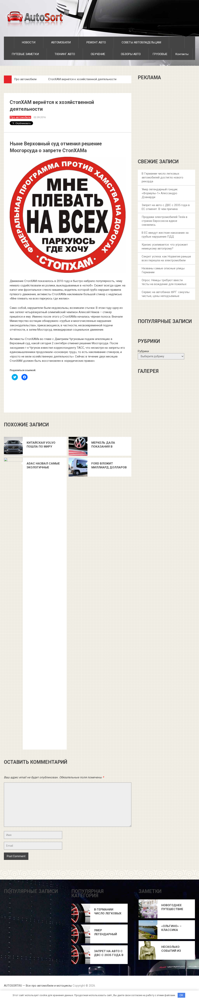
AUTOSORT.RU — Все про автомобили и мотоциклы (38, 985)
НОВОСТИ (28, 42)
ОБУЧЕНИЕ (97, 54)
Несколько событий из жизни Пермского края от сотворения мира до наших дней (174, 949)
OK (181, 995)
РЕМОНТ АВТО (96, 42)
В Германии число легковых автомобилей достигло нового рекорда (162, 177)
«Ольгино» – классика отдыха (171, 928)
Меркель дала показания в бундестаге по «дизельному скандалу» (103, 445)
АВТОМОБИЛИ (60, 42)
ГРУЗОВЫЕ (160, 54)
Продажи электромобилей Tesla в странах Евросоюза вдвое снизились (164, 221)
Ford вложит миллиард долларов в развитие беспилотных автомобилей (109, 465)
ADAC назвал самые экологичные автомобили (43, 465)
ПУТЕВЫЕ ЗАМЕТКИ (25, 54)
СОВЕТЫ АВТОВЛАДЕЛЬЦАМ (141, 42)
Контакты (182, 54)
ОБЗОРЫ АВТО (130, 54)
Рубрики (143, 351)
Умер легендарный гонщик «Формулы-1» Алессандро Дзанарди (160, 193)
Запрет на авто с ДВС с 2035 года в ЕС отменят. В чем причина (109, 953)
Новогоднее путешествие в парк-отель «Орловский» (172, 907)
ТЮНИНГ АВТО (64, 54)
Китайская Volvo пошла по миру (41, 444)
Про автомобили (25, 79)
